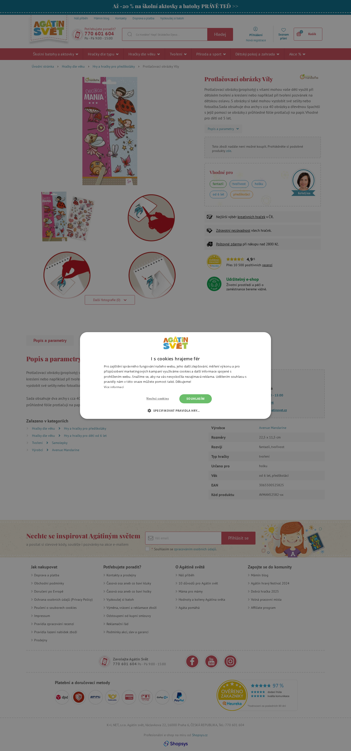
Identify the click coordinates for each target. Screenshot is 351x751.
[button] (175, 410)
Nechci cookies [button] (157, 398)
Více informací (114, 387)
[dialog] (175, 375)
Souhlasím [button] (195, 399)
